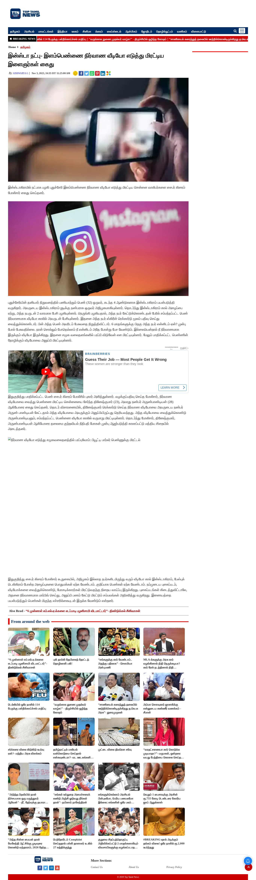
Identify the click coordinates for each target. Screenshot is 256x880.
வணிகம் (182, 31)
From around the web (30, 621)
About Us (134, 867)
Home (12, 47)
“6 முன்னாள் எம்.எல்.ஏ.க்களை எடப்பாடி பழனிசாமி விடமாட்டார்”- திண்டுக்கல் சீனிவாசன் (83, 611)
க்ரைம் (99, 31)
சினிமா (87, 31)
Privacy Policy (174, 867)
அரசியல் (29, 31)
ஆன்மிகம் (131, 31)
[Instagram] (51, 867)
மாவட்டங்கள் (45, 31)
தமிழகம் (15, 31)
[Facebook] (39, 867)
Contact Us (97, 867)
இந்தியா (62, 31)
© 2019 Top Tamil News (128, 877)
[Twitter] (45, 867)
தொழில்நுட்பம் (164, 31)
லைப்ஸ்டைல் (114, 31)
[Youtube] (57, 867)
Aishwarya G (20, 73)
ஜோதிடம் (146, 31)
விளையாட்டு (198, 31)
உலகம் (75, 31)
